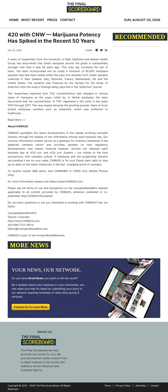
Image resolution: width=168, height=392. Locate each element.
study (61, 71)
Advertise (141, 385)
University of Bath (59, 59)
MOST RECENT (32, 20)
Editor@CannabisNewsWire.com (28, 228)
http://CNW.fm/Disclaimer (37, 196)
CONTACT (67, 20)
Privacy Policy (123, 385)
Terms (107, 385)
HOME (14, 20)
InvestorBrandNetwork (51, 235)
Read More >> (17, 119)
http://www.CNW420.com (24, 221)
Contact (154, 385)
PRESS (52, 20)
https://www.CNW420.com (66, 181)
